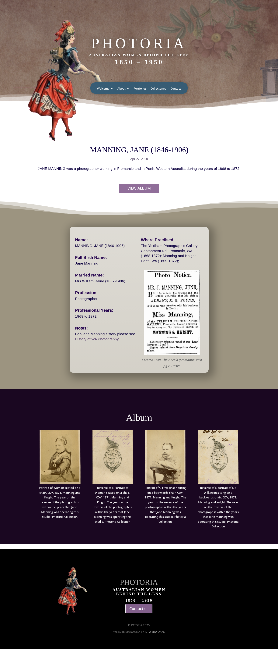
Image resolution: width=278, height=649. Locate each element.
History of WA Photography (97, 339)
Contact (176, 88)
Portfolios (140, 88)
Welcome (103, 88)
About (121, 88)
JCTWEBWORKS (155, 631)
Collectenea (158, 88)
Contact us (138, 608)
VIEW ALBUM (139, 188)
